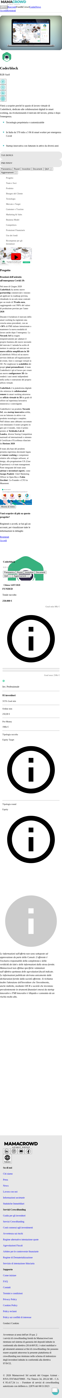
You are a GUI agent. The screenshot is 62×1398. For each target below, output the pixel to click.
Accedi (3, 10)
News (38, 7)
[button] (18, 177)
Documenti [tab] (37, 169)
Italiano (7, 1162)
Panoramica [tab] (6, 169)
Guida (32, 7)
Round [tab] (17, 169)
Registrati (11, 10)
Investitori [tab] (26, 169)
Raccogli (12, 7)
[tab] (48, 169)
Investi (3, 7)
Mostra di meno (8, 507)
